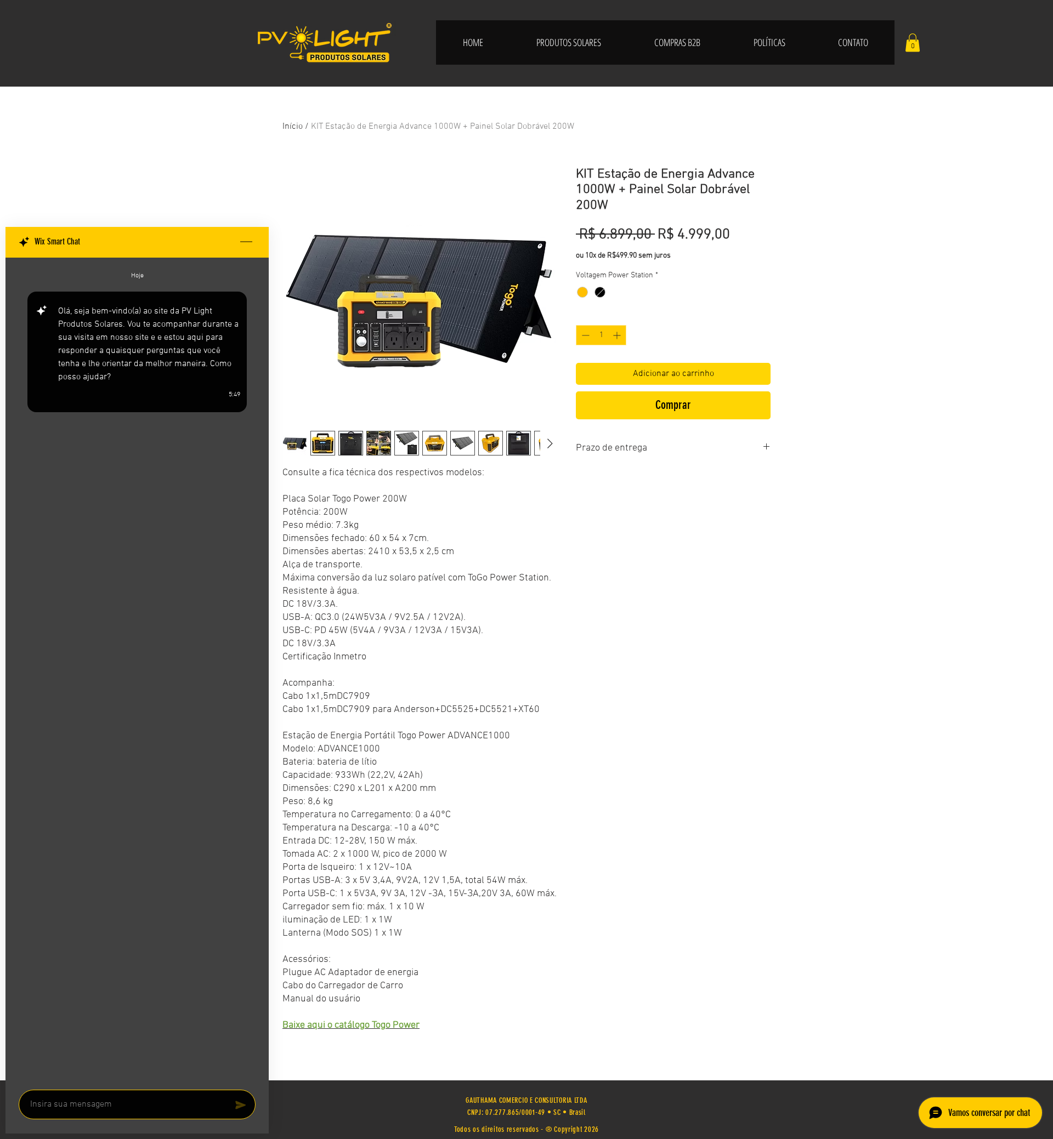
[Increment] (618, 335)
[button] (912, 42)
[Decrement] (584, 335)
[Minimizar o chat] (246, 242)
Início (292, 126)
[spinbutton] (601, 335)
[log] (137, 670)
